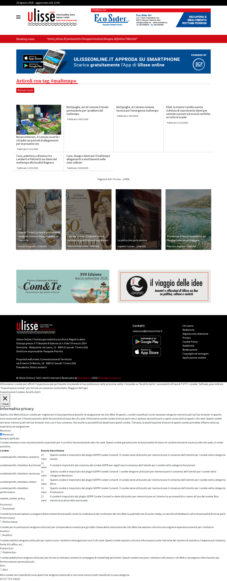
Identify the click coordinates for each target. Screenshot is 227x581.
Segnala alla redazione (195, 334)
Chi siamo (188, 326)
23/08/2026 (42, 246)
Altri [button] (2, 566)
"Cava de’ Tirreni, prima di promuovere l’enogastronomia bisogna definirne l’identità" (58, 39)
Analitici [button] (4, 531)
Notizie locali (25, 90)
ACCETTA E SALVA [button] (10, 579)
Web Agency (84, 378)
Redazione (188, 330)
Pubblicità (188, 346)
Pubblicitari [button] (6, 548)
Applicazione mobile (194, 358)
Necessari (8, 434)
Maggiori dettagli (78, 388)
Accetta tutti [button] (33, 392)
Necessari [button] (5, 430)
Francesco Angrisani (27, 246)
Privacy (186, 338)
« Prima (116, 179)
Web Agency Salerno (109, 378)
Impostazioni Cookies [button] (12, 392)
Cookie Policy (190, 342)
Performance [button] (7, 518)
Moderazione (189, 350)
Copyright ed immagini (195, 354)
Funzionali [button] (6, 504)
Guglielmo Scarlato (126, 246)
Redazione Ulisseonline (77, 246)
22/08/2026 (94, 246)
